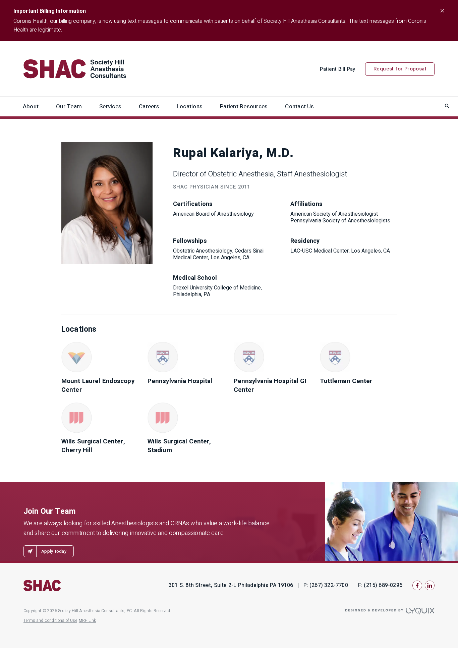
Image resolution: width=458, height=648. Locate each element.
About (31, 106)
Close (442, 10)
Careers (149, 106)
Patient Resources (244, 106)
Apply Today (53, 551)
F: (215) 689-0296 (380, 585)
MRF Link (87, 620)
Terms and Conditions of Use (50, 620)
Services (110, 106)
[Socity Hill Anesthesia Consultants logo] (42, 585)
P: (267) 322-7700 (325, 585)
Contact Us (299, 106)
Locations (190, 106)
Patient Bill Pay (337, 69)
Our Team (69, 106)
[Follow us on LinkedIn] (429, 585)
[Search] (447, 105)
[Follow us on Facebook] (417, 585)
